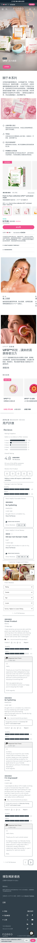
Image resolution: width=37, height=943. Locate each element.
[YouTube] (32, 920)
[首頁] (18, 9)
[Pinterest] (32, 924)
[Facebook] (32, 915)
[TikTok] (27, 929)
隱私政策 (26, 896)
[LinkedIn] (27, 924)
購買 (33, 940)
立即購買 (6, 66)
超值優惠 (32, 4)
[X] (27, 920)
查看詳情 (6, 368)
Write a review (31, 192)
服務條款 (32, 896)
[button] (31, 933)
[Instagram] (27, 915)
